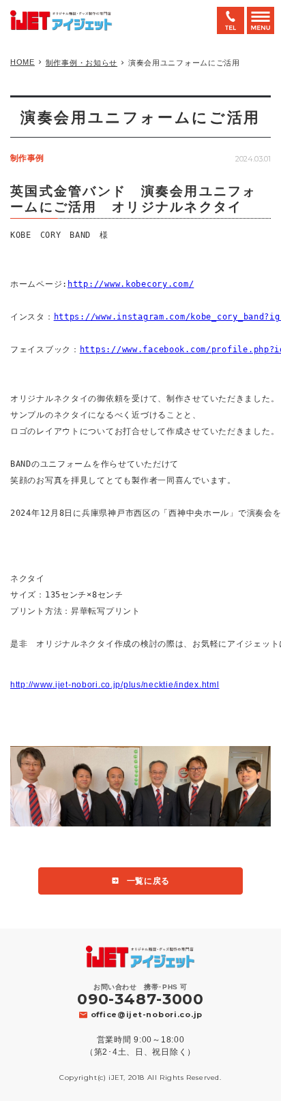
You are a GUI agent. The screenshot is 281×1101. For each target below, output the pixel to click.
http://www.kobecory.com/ (131, 284)
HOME (22, 62)
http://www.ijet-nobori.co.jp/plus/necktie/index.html (114, 684)
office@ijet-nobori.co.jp (147, 1014)
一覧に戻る (149, 881)
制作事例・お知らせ (81, 63)
